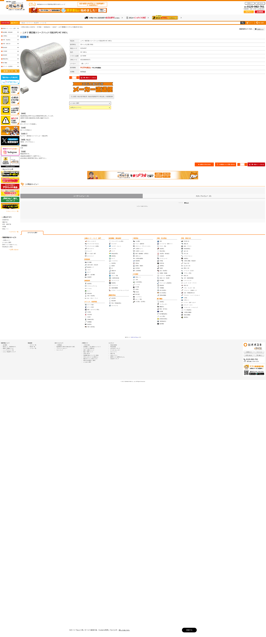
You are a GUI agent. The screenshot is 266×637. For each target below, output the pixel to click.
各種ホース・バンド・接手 (93, 238)
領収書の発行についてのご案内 (91, 355)
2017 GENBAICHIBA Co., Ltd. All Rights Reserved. (133, 381)
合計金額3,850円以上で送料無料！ (92, 4)
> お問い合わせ (13, 249)
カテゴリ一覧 (5, 23)
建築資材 (87, 280)
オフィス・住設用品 (91, 301)
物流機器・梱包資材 (115, 238)
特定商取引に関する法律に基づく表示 (65, 346)
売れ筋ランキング (114, 358)
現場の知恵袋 (113, 345)
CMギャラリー (113, 355)
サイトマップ (59, 350)
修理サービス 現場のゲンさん (9, 244)
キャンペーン (113, 351)
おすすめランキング (115, 348)
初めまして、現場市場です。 (10, 346)
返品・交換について (88, 351)
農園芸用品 (112, 295)
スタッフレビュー (204, 196)
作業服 (4, 226)
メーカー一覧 (33, 348)
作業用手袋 (5, 220)
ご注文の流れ (86, 345)
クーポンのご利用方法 (88, 348)
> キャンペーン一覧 (12, 211)
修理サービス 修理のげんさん (117, 357)
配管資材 (87, 259)
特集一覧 (112, 353)
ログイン (249, 12)
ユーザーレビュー (81, 196)
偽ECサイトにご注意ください (90, 358)
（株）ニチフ (84, 63)
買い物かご (259, 355)
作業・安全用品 (162, 238)
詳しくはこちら (124, 630)
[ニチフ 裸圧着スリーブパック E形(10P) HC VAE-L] (43, 62)
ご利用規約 (59, 345)
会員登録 (260, 12)
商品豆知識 (113, 346)
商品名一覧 (32, 346)
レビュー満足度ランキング (9, 351)
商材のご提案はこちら (8, 348)
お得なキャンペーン (75, 107)
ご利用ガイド (249, 3)
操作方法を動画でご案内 (89, 360)
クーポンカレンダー (115, 350)
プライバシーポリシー (61, 348)
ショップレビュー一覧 (8, 350)
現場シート (5, 229)
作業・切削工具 (186, 238)
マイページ (259, 352)
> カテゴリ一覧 (13, 232)
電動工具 (4, 222)
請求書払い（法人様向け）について (92, 346)
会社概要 (5, 345)
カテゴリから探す (32, 232)
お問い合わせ (260, 3)
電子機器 (159, 298)
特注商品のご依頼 (7, 246)
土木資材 (135, 274)
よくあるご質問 (74, 103)
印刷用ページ (260, 29)
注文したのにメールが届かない (91, 357)
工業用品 (135, 238)
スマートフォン (135, 337)
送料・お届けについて (88, 350)
